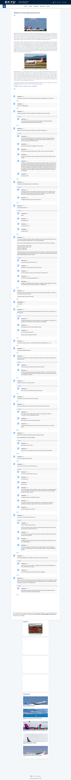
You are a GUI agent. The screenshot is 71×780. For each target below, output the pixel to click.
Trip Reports (36, 6)
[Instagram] (57, 2)
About (26, 6)
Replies (19, 116)
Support (48, 6)
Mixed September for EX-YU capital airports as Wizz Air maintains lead (35, 730)
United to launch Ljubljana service (29, 705)
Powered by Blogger (36, 776)
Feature (20, 86)
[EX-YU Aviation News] (10, 2)
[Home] (4, 6)
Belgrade (16, 86)
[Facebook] (53, 2)
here (55, 614)
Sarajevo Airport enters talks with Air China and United (32, 755)
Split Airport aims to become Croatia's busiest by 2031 (32, 718)
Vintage (30, 6)
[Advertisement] (35, 646)
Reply (17, 108)
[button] (14, 15)
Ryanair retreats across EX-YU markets (29, 742)
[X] (55, 2)
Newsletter (42, 6)
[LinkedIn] (59, 2)
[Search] (62, 2)
